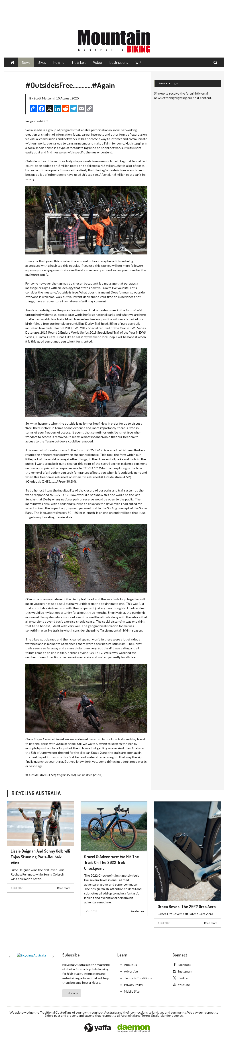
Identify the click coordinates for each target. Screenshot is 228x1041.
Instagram (185, 971)
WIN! (138, 62)
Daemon (133, 1028)
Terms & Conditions (138, 978)
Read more (63, 888)
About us (130, 965)
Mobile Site (132, 991)
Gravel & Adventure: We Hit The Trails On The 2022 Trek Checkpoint (111, 862)
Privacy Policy (133, 985)
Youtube (184, 985)
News (26, 62)
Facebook (184, 965)
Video (97, 62)
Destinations (118, 62)
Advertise (131, 971)
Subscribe (72, 993)
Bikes (42, 62)
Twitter (183, 978)
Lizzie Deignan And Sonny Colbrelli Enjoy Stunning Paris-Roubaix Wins (40, 857)
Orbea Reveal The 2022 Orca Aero (187, 906)
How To (59, 62)
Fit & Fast (79, 62)
